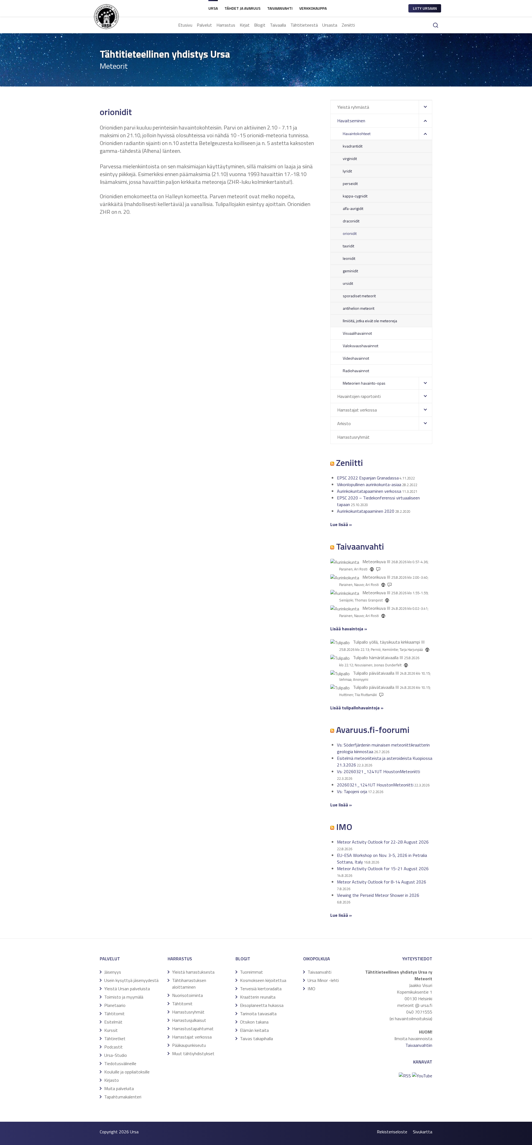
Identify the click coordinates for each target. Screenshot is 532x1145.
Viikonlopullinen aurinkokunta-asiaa (369, 484)
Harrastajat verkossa (357, 410)
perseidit (350, 183)
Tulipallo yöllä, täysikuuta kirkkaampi (386, 642)
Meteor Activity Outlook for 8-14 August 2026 (381, 882)
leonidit (349, 258)
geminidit (350, 271)
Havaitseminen (351, 120)
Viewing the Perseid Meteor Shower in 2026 (378, 895)
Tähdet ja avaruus (242, 8)
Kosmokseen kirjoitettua (263, 980)
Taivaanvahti (280, 8)
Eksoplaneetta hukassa (261, 1005)
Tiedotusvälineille (120, 1063)
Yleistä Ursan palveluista (127, 988)
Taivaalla (278, 25)
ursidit (348, 283)
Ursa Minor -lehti (323, 980)
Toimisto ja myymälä (123, 997)
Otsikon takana (254, 1022)
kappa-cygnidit (355, 196)
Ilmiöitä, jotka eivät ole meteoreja (370, 321)
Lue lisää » (341, 524)
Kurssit (111, 1030)
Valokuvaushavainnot (360, 346)
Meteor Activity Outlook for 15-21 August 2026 (383, 868)
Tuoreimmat (251, 972)
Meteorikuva (374, 561)
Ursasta (329, 25)
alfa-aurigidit (353, 208)
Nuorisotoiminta (187, 995)
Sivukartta (422, 1131)
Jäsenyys (112, 972)
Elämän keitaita (254, 1030)
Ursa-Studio (115, 1055)
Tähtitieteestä (304, 25)
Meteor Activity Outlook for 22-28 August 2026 (383, 842)
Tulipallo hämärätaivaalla (375, 657)
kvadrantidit (352, 146)
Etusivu (185, 25)
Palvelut (204, 25)
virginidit (350, 158)
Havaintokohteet (356, 133)
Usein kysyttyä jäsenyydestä (131, 980)
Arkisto (344, 423)
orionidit (350, 233)
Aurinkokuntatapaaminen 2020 (365, 511)
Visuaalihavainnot (357, 333)
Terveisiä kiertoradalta (261, 988)
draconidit (351, 221)
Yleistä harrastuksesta (193, 972)
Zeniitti (348, 25)
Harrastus (225, 25)
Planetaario (115, 1005)
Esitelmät (113, 1022)
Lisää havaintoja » (348, 628)
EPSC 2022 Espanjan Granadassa (368, 477)
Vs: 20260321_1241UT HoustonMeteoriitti (378, 771)
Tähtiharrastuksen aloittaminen (189, 983)
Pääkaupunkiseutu (189, 1045)
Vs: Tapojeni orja (352, 791)
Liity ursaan (425, 8)
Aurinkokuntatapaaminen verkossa (369, 491)
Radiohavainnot (356, 371)
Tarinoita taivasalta (258, 1013)
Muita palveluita (119, 1088)
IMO (311, 988)
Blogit (259, 25)
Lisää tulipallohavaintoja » (356, 707)
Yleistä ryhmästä (353, 107)
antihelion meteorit (358, 308)
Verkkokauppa (313, 8)
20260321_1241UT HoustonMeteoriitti (375, 784)
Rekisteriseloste (392, 1131)
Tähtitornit (114, 1013)
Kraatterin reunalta (257, 997)
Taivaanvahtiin (418, 1045)
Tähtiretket (115, 1038)
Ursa (213, 8)
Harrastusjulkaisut (189, 1020)
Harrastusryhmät (353, 437)
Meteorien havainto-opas (364, 383)
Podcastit (113, 1047)
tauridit (348, 246)
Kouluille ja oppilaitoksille (127, 1071)
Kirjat (245, 25)
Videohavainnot (356, 358)
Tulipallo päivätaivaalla (373, 673)
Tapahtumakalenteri (122, 1096)
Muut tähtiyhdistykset (193, 1053)
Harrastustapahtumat (193, 1028)
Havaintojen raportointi (359, 396)
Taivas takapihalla (256, 1038)
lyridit (347, 171)
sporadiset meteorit (359, 296)
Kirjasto (111, 1080)
